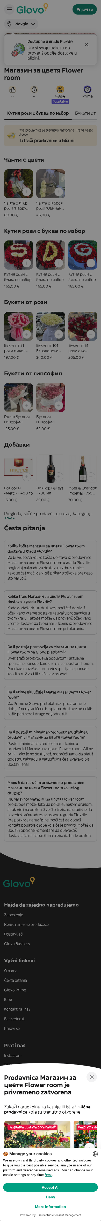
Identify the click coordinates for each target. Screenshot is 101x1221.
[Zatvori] (91, 1077)
